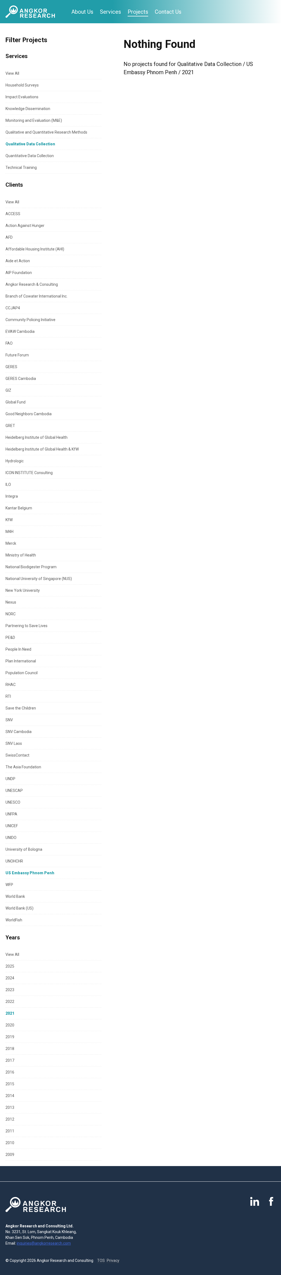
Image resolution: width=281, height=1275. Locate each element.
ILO (8, 484)
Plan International (20, 661)
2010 (9, 1143)
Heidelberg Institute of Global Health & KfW (42, 449)
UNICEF (11, 826)
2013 (9, 1107)
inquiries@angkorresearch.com (44, 1243)
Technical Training (21, 167)
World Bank (15, 896)
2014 (9, 1096)
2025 (9, 966)
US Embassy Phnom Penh (29, 873)
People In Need (18, 649)
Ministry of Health (20, 555)
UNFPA (11, 814)
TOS (101, 1260)
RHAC (10, 684)
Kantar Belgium (18, 508)
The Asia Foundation (23, 767)
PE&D (10, 637)
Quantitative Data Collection (29, 156)
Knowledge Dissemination (27, 108)
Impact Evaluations (21, 97)
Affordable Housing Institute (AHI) (34, 249)
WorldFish (13, 920)
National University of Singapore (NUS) (38, 578)
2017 (9, 1060)
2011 (9, 1131)
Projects (138, 11)
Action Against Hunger (24, 225)
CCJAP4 (12, 308)
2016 (9, 1072)
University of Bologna (23, 849)
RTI (8, 696)
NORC (10, 614)
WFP (9, 884)
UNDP (10, 779)
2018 (9, 1048)
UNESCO (12, 802)
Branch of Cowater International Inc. (36, 296)
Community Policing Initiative (30, 320)
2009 (9, 1154)
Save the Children (20, 708)
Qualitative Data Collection (30, 144)
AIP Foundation (18, 272)
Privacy (113, 1260)
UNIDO (10, 837)
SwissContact (17, 755)
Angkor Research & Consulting (31, 284)
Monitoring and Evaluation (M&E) (33, 120)
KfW (9, 520)
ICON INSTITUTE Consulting (29, 473)
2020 (9, 1025)
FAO (9, 343)
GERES (11, 367)
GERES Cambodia (20, 378)
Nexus (10, 602)
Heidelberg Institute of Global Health (36, 437)
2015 (9, 1084)
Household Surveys (22, 85)
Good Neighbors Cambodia (28, 414)
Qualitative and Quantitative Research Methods (46, 132)
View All (12, 73)
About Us (82, 11)
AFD (9, 237)
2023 (9, 990)
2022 (9, 1001)
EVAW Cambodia (20, 331)
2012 (9, 1119)
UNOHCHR (14, 861)
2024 (9, 978)
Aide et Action (17, 261)
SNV (9, 720)
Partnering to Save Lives (26, 626)
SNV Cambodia (18, 731)
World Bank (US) (19, 908)
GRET (10, 425)
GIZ (8, 390)
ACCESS (12, 214)
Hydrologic (14, 461)
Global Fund (15, 402)
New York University (22, 590)
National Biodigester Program (31, 567)
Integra (11, 496)
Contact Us (168, 11)
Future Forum (17, 355)
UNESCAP (14, 790)
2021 (9, 1013)
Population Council (21, 673)
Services (110, 11)
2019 (9, 1037)
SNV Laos (13, 743)
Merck (10, 543)
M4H (9, 531)
